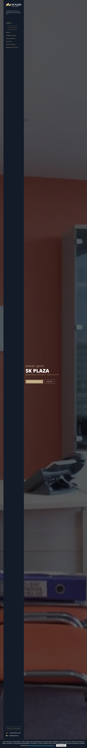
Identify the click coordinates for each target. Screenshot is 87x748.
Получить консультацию (13, 728)
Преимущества (12, 29)
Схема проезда (10, 38)
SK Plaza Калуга (10, 44)
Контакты (9, 41)
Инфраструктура (11, 35)
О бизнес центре (12, 26)
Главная (8, 23)
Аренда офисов (12, 27)
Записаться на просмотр (34, 381)
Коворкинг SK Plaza (12, 47)
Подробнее (50, 381)
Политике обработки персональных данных (41, 745)
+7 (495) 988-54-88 (14, 733)
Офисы (8, 32)
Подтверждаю (61, 745)
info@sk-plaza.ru (14, 735)
